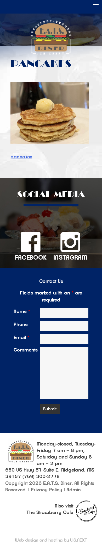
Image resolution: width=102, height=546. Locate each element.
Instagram (70, 258)
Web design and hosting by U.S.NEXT (51, 540)
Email (21, 337)
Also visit (64, 506)
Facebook (31, 258)
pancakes (21, 157)
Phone (21, 324)
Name (22, 311)
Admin (73, 490)
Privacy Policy (46, 490)
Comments (26, 350)
